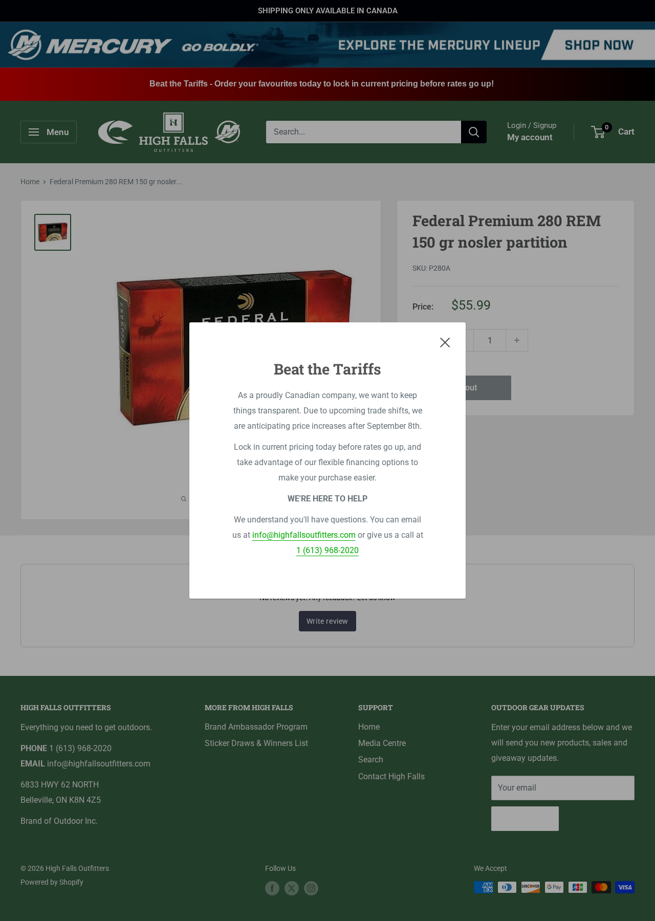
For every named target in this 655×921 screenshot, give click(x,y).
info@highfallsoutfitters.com (304, 535)
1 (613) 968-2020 (327, 550)
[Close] (445, 342)
